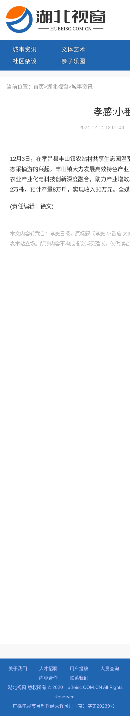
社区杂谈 (25, 61)
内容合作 (48, 678)
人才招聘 (48, 668)
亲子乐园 (73, 61)
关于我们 (17, 668)
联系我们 (79, 678)
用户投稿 (79, 668)
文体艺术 (73, 49)
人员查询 (109, 668)
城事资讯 (25, 49)
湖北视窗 (57, 87)
